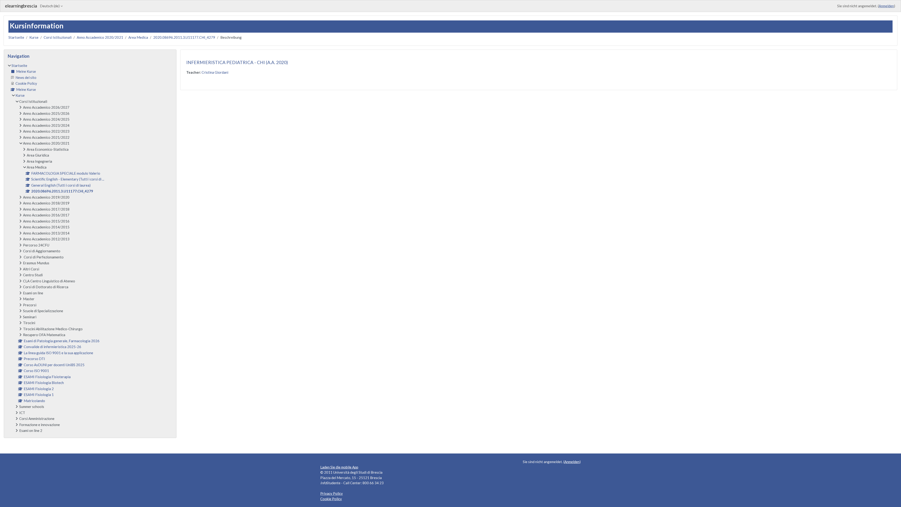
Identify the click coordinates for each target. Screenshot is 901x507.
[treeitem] (90, 248)
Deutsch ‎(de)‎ (50, 6)
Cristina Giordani (215, 72)
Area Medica (138, 37)
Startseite (16, 37)
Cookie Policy (331, 499)
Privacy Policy (331, 493)
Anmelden (886, 6)
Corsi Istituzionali (58, 37)
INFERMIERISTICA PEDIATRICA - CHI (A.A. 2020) (237, 62)
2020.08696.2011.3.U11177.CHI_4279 (184, 37)
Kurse (33, 37)
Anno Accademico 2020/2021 (100, 37)
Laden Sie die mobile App (339, 467)
